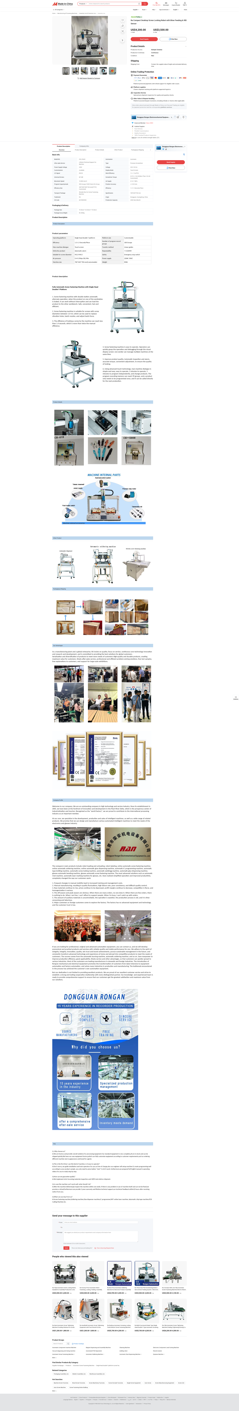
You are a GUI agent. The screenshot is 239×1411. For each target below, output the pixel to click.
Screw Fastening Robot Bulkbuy (79, 1387)
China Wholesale (112, 1397)
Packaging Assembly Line (61, 1374)
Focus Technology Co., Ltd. (107, 1403)
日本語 (140, 1399)
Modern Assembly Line (79, 1374)
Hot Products (73, 1397)
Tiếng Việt (162, 1399)
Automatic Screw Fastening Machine (62, 1354)
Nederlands (123, 1399)
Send (66, 1248)
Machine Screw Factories (61, 1383)
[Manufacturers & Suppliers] (62, 4)
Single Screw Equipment (134, 1383)
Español (82, 1399)
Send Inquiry (144, 39)
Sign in (185, 5)
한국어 (134, 1399)
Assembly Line (101, 13)
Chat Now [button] (174, 39)
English (76, 1399)
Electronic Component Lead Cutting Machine (166, 1347)
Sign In (134, 137)
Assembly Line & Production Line (87, 13)
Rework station (157, 1351)
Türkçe (156, 1399)
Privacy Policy (147, 1403)
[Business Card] (184, 154)
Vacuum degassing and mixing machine (63, 1351)
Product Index (151, 1397)
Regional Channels (141, 1397)
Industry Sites (131, 1397)
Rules (185, 9)
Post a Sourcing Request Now (104, 1248)
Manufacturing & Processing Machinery (67, 13)
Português (88, 1399)
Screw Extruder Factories (115, 1383)
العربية (129, 1399)
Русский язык (102, 1399)
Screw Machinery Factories (97, 1383)
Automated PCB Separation (94, 1351)
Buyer (144, 9)
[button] (147, 150)
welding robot (123, 1351)
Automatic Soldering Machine (94, 1354)
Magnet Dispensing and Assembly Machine (98, 1347)
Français (95, 1399)
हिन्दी (145, 1399)
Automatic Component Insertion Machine (64, 1347)
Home (53, 13)
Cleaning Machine (125, 1347)
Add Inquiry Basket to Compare (90, 78)
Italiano (110, 1399)
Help (153, 9)
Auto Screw (148, 1383)
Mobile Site (160, 1397)
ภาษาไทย (150, 1399)
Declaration (139, 1403)
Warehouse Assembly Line (97, 1374)
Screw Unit (181, 1383)
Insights (167, 1397)
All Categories (59, 9)
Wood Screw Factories (78, 1383)
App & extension (164, 9)
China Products (83, 1397)
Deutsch (116, 1399)
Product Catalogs (78, 1344)
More (54, 1391)
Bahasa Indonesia (171, 1399)
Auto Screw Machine (60, 1387)
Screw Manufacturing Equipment (164, 1383)
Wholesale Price (122, 1397)
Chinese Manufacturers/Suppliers (97, 1397)
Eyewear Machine (158, 1354)
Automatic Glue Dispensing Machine (130, 1354)
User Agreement (130, 1403)
